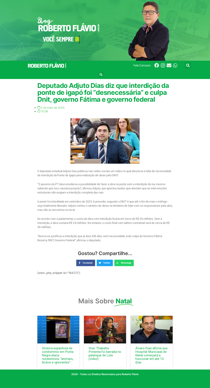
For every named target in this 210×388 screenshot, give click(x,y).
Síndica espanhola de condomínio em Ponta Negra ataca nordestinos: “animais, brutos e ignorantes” (57, 355)
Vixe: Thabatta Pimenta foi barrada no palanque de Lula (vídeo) (105, 353)
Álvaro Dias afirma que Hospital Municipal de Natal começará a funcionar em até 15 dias (151, 355)
